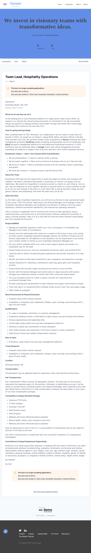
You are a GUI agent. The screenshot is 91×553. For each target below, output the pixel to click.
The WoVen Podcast (26, 537)
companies (6, 61)
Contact (22, 534)
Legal (39, 543)
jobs (16, 61)
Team (60, 4)
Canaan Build (42, 534)
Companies (69, 4)
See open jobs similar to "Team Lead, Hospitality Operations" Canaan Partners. (40, 94)
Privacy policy (40, 515)
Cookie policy (51, 515)
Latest (85, 4)
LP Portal (54, 534)
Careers (31, 534)
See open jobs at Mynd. (20, 91)
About (78, 4)
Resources (66, 534)
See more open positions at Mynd (45, 492)
